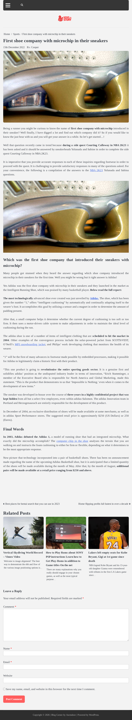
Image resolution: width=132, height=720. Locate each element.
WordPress (94, 715)
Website (7, 675)
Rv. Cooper (33, 47)
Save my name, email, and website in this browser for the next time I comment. (50, 689)
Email (7, 662)
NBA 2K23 (96, 170)
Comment (9, 606)
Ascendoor (71, 715)
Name (7, 648)
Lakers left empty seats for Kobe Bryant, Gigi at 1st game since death (107, 557)
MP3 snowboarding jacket (30, 344)
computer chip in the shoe (72, 441)
